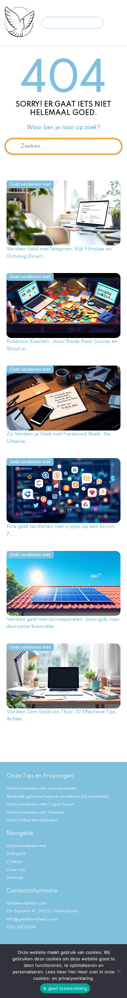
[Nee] (119, 971)
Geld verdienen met (30, 184)
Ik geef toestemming (65, 988)
